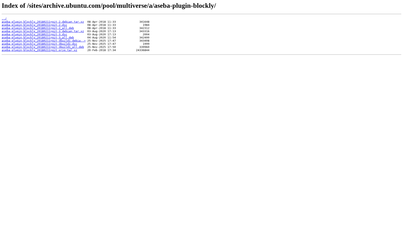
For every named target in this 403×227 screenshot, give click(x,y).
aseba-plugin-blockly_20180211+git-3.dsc (34, 34)
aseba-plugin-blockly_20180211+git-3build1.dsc (39, 43)
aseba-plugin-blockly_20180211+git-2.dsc (34, 24)
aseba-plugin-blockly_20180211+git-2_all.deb (38, 28)
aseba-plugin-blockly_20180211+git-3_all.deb (38, 37)
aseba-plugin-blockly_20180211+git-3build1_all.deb (43, 47)
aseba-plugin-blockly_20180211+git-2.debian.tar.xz (43, 21)
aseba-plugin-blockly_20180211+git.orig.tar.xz (39, 50)
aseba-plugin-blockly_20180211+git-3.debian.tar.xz (43, 31)
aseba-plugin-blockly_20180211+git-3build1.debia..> (44, 40)
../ (4, 18)
